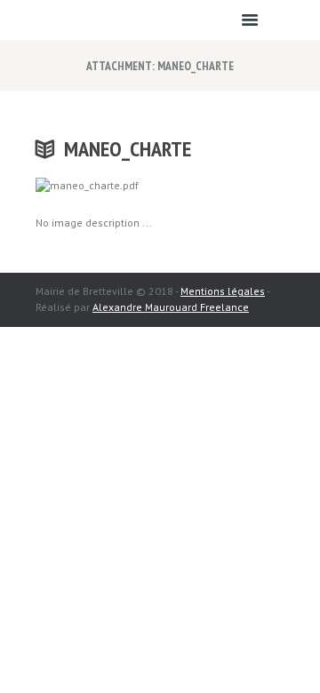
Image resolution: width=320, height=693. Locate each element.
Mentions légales (222, 291)
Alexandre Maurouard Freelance (170, 307)
